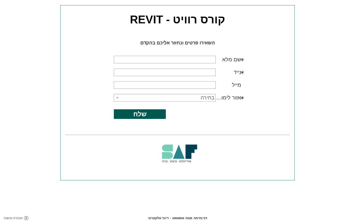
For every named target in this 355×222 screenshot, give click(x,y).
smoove (178, 218)
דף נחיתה (200, 218)
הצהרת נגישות (13, 218)
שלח (140, 114)
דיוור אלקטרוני (158, 218)
